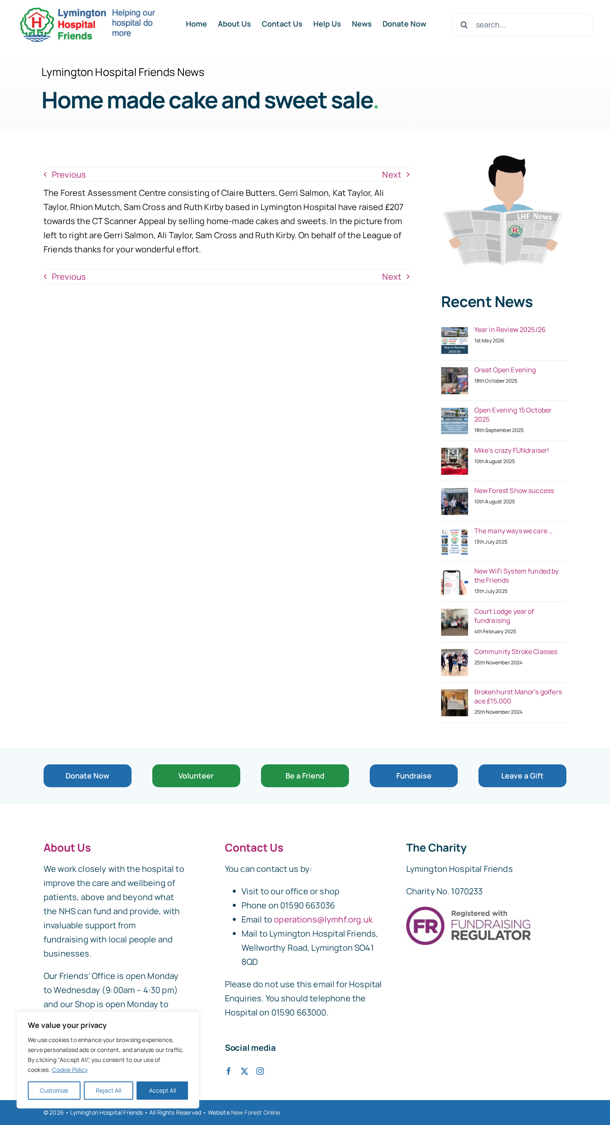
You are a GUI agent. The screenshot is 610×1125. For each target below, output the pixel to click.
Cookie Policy (70, 1070)
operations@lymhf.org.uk (323, 919)
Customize (54, 1090)
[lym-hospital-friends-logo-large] (87, 9)
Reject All (108, 1090)
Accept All (162, 1090)
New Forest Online (256, 1112)
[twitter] (244, 1071)
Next (391, 174)
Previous (69, 174)
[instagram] (260, 1071)
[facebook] (228, 1071)
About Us (67, 847)
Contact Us (254, 847)
